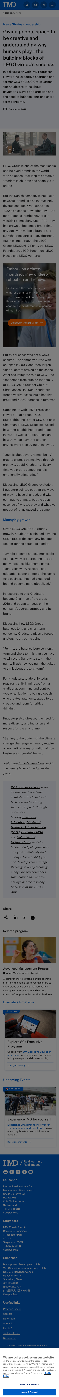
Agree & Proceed (29, 1392)
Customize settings (29, 1384)
